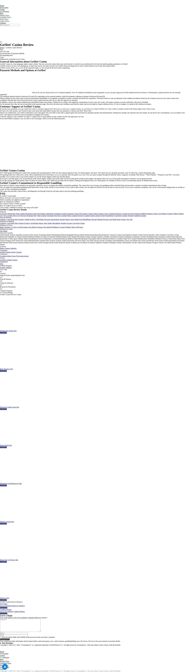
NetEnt (175, 214)
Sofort (118, 219)
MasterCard (78, 219)
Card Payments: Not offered (26, 227)
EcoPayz (33, 219)
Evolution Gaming (60, 214)
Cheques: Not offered (44, 227)
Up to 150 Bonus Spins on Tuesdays (12, 606)
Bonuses (6, 11)
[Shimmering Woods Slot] (24, 329)
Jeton (72, 219)
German (19, 252)
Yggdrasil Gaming (140, 216)
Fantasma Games (73, 214)
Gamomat (111, 214)
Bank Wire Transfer (17, 219)
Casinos (5, 7)
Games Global (93, 214)
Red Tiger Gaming (60, 216)
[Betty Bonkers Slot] (24, 367)
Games (2, 9)
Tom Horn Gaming (120, 216)
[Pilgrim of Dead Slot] (24, 520)
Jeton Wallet (48, 223)
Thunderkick (109, 216)
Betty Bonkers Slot (6, 369)
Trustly (123, 219)
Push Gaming (41, 216)
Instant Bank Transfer (58, 219)
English (2, 252)
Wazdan (130, 216)
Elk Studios (41, 214)
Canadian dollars (5, 256)
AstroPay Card (5, 219)
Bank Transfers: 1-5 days (8, 227)
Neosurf (94, 219)
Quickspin (50, 216)
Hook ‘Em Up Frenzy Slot (9, 560)
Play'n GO (16, 216)
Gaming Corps (103, 214)
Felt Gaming (83, 214)
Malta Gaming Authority (8, 248)
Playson (23, 216)
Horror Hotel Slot (6, 445)
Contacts (3, 23)
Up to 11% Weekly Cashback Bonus (12, 611)
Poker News (4, 19)
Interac (68, 219)
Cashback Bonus (5, 610)
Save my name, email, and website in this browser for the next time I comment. (28, 637)
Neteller (100, 219)
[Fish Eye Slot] (24, 596)
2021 (1, 264)
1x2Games (3, 214)
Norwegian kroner (22, 256)
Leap (159, 214)
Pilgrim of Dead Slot (7, 522)
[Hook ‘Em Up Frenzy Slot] (24, 558)
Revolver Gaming (84, 216)
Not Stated (3, 231)
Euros (14, 256)
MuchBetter (87, 219)
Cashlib (26, 219)
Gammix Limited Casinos (8, 260)
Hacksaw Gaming (122, 214)
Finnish (8, 252)
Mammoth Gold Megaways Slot (11, 483)
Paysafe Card (107, 219)
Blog (1, 13)
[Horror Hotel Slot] (24, 443)
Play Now (3, 333)
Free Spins (3, 604)
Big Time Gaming (19, 214)
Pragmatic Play (32, 216)
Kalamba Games (151, 214)
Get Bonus (3, 608)
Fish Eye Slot (4, 598)
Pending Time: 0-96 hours (74, 227)
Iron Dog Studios (134, 214)
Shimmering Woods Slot (8, 331)
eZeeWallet (40, 219)
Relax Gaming (72, 216)
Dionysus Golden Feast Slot (9, 407)
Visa (127, 219)
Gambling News (5, 17)
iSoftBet (143, 214)
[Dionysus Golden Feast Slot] (24, 405)
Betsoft (10, 214)
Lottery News (4, 21)
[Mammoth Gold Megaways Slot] (24, 482)
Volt (131, 219)
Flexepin (47, 219)
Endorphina (50, 214)
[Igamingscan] (9, 4)
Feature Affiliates (6, 268)
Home (2, 6)
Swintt (103, 216)
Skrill (114, 219)
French (13, 252)
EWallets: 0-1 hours (58, 227)
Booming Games (31, 214)
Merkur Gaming (167, 214)
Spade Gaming (95, 216)
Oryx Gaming (8, 216)
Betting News (4, 15)
